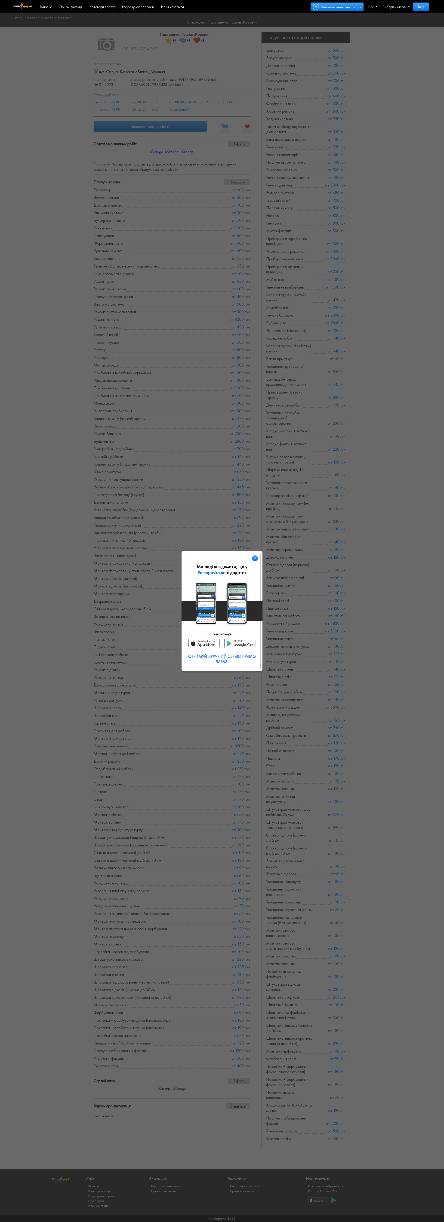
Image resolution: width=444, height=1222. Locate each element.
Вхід (421, 6)
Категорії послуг (102, 6)
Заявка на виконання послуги (341, 7)
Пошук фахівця (71, 6)
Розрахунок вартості (138, 6)
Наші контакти (172, 6)
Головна (46, 6)
